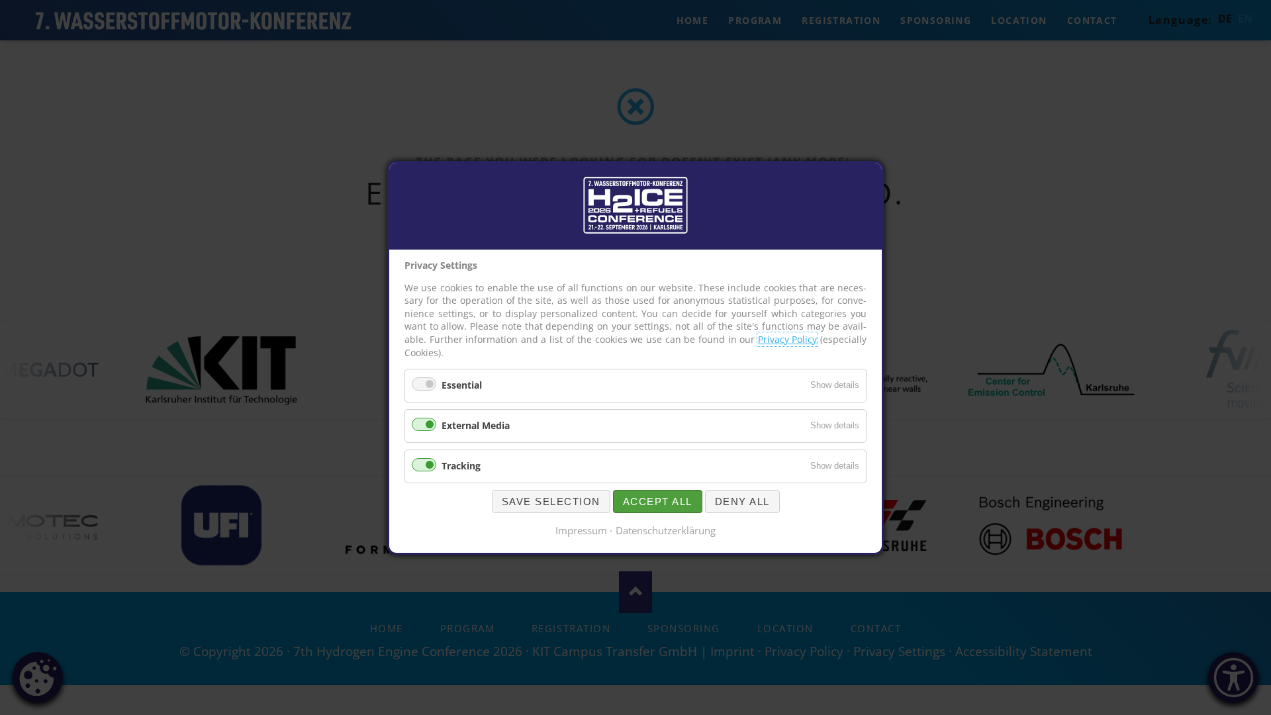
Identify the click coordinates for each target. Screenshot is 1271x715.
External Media (476, 425)
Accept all (657, 500)
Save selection (551, 500)
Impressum (581, 529)
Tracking (461, 465)
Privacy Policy (788, 339)
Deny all (742, 500)
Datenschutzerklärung (666, 529)
